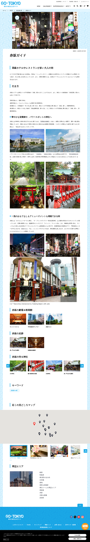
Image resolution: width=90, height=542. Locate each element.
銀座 (41, 472)
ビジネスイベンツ (85, 1)
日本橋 (42, 480)
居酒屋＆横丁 (14, 390)
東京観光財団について (46, 527)
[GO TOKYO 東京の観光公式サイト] (11, 4)
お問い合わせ (58, 525)
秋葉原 (42, 475)
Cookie (29, 525)
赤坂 (41, 492)
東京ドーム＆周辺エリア (48, 487)
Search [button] (77, 6)
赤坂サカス (24, 228)
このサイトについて (18, 525)
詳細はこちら (6, 539)
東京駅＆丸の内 (45, 477)
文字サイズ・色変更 (70, 525)
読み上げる (81, 6)
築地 (41, 482)
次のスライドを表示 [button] (82, 366)
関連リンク (48, 525)
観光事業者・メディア (61, 1)
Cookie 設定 (77, 535)
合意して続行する (77, 538)
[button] (47, 6)
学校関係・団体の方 (73, 1)
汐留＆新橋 (43, 495)
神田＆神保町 (44, 485)
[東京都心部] (21, 472)
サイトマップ (37, 525)
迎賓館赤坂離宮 (44, 121)
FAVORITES (88, 6)
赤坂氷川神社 (48, 154)
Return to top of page (80, 505)
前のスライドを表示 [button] (8, 366)
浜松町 (42, 498)
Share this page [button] (84, 6)
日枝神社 (38, 154)
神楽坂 (42, 490)
